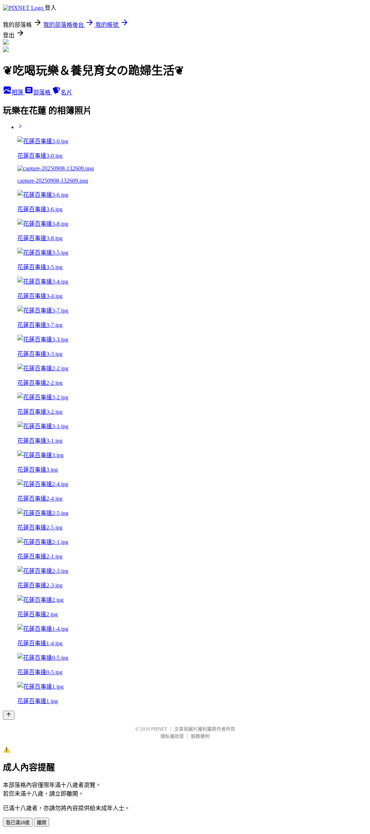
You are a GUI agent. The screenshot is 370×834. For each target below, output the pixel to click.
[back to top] (8, 715)
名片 (66, 92)
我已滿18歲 (18, 822)
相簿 (18, 92)
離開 (41, 822)
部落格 (42, 92)
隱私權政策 (172, 736)
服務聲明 (200, 736)
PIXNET (159, 729)
